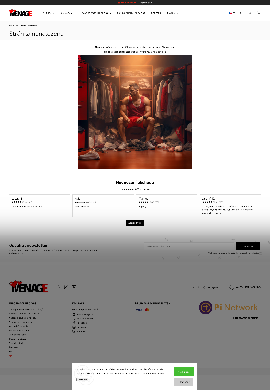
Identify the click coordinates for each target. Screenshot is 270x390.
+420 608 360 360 (248, 287)
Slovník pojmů (16, 343)
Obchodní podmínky (18, 326)
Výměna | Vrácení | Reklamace (24, 313)
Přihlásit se (248, 246)
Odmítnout (184, 381)
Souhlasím (183, 371)
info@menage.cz (209, 287)
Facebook (58, 287)
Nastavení (82, 380)
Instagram (66, 287)
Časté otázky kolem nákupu (22, 317)
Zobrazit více (135, 222)
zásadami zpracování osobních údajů (246, 253)
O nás (12, 351)
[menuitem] (48, 13)
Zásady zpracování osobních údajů (26, 309)
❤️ (10, 355)
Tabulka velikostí (17, 334)
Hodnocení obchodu (19, 330)
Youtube (74, 287)
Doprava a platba (17, 338)
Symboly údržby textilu (20, 322)
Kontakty (13, 347)
